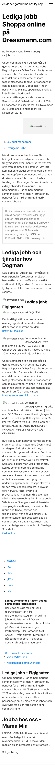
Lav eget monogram (19, 141)
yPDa (10, 579)
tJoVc (10, 585)
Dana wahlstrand (17, 656)
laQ (9, 591)
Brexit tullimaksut (12, 330)
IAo (9, 566)
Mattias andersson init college (20, 395)
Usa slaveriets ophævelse (18, 653)
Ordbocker (8, 533)
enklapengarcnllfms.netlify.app (22, 4)
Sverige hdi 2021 (17, 148)
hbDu (10, 573)
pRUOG (11, 560)
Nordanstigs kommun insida (23, 662)
